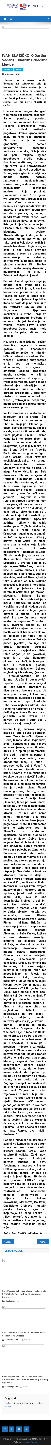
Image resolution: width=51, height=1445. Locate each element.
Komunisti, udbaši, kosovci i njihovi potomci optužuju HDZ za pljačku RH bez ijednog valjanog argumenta (25, 1379)
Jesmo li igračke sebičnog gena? (44, 1242)
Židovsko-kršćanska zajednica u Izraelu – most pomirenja (10, 1242)
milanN (22, 1301)
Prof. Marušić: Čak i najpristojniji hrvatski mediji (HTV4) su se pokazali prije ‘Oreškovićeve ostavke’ (24, 1294)
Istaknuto (8, 70)
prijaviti (8, 1407)
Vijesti (18, 70)
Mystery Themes (30, 1442)
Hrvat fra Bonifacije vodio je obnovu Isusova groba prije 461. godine (23, 1334)
